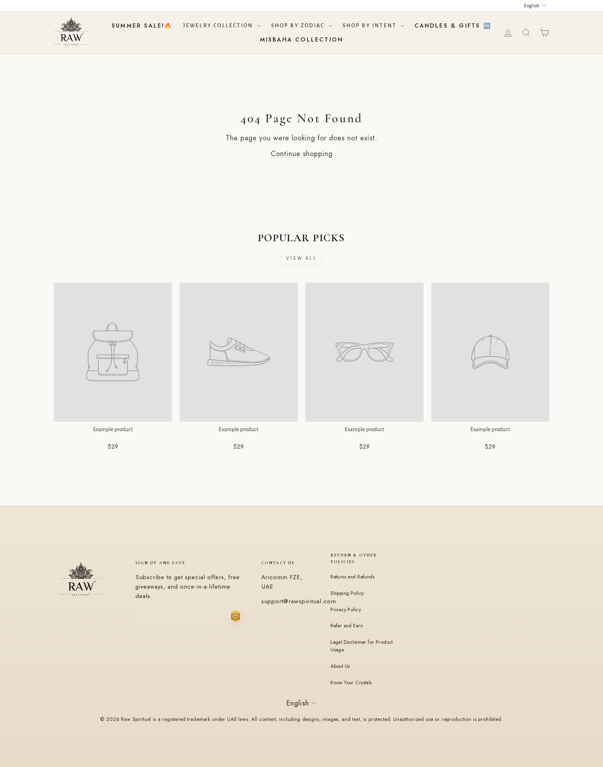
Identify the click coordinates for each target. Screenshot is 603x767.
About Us (340, 666)
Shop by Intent (371, 25)
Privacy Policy (345, 609)
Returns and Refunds (352, 576)
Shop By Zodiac (299, 25)
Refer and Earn (346, 625)
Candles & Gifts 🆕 (453, 26)
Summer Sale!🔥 (142, 26)
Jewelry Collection (219, 25)
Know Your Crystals (351, 682)
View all (301, 258)
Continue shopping (302, 154)
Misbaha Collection (301, 40)
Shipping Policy (347, 593)
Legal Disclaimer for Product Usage (361, 646)
